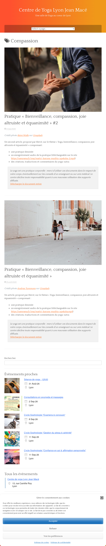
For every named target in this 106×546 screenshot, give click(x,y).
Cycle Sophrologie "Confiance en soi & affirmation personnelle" (55, 450)
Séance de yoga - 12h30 (36, 379)
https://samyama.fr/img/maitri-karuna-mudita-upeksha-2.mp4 (43, 158)
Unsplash (38, 135)
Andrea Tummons (26, 288)
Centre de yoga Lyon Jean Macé (23, 479)
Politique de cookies (41, 542)
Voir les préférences (53, 536)
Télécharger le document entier (26, 184)
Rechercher (10, 358)
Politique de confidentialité (61, 542)
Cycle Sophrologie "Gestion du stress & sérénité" (48, 432)
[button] (101, 497)
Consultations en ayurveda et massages (43, 397)
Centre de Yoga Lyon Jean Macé (53, 10)
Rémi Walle (23, 135)
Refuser (53, 528)
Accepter (53, 521)
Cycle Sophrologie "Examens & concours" (44, 414)
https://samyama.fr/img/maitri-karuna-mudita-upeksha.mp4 (42, 311)
